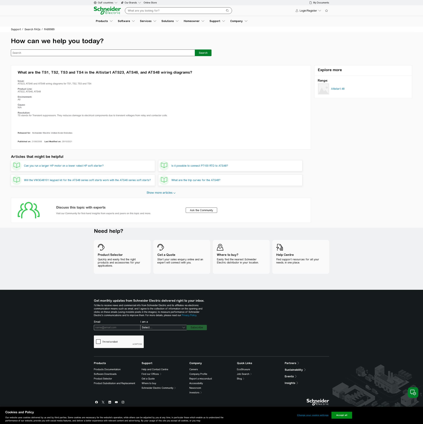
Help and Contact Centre (155, 369)
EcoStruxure (243, 369)
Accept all (341, 415)
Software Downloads (105, 374)
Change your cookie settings (312, 415)
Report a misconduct (200, 378)
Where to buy (149, 383)
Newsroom (195, 388)
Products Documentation (107, 369)
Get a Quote (148, 378)
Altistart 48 (338, 88)
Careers (193, 369)
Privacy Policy (189, 315)
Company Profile (198, 374)
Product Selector (103, 378)
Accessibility (196, 383)
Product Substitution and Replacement (114, 383)
